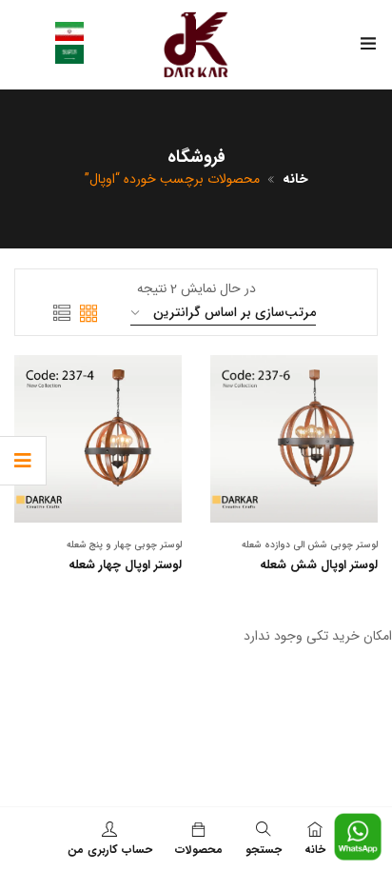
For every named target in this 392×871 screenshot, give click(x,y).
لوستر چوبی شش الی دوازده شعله (310, 545)
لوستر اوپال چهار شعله (125, 565)
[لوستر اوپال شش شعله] (294, 439)
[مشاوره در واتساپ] (357, 822)
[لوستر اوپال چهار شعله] (98, 439)
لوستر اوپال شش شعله (319, 565)
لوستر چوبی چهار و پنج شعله (124, 545)
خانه (295, 178)
